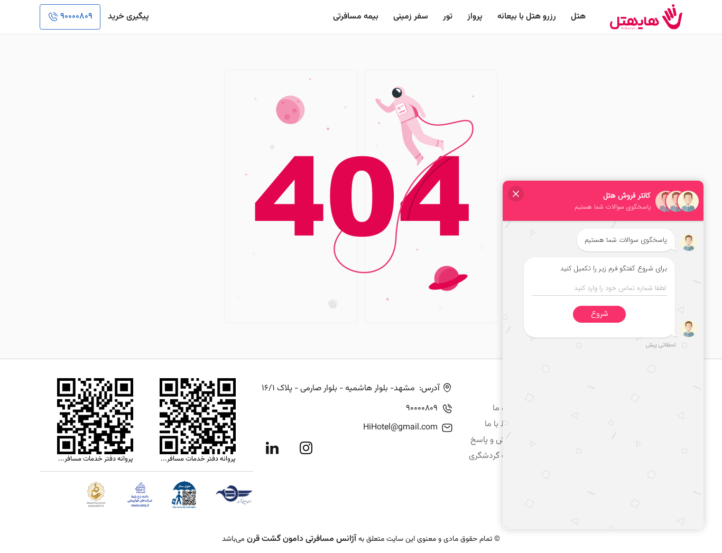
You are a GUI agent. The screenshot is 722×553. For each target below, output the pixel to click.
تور (447, 16)
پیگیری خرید (128, 16)
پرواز (475, 16)
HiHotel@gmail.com (400, 427)
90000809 (76, 16)
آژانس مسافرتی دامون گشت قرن (301, 539)
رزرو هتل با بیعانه (526, 16)
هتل (578, 16)
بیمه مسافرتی (355, 16)
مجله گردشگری (494, 456)
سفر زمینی (410, 16)
